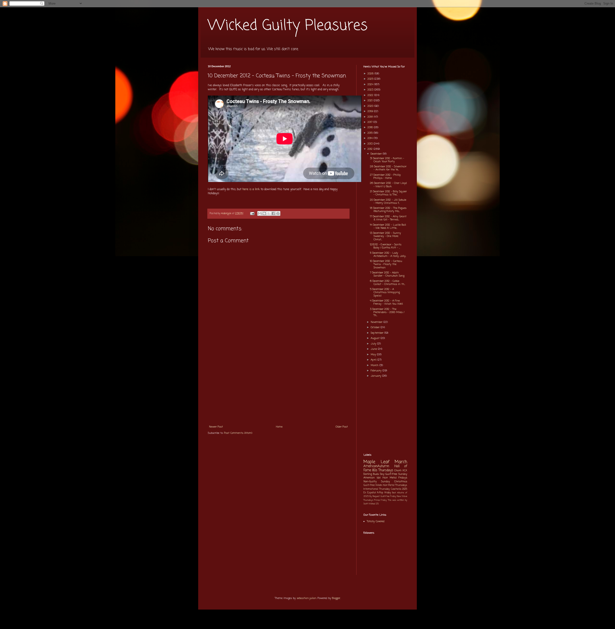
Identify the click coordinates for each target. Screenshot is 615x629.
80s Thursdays (382, 470)
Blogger (336, 598)
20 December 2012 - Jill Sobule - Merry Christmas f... (388, 201)
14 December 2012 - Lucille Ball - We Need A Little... (388, 226)
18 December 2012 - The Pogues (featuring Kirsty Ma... (388, 209)
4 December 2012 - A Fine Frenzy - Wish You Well (386, 302)
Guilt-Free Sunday (396, 474)
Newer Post (216, 427)
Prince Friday (380, 500)
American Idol (372, 478)
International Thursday (376, 489)
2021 (371, 101)
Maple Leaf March (385, 462)
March (375, 365)
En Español (369, 493)
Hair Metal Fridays (395, 478)
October (376, 327)
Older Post (342, 427)
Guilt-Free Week (372, 485)
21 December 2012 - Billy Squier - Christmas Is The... (388, 193)
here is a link (251, 189)
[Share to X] (268, 213)
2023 (371, 90)
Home (279, 427)
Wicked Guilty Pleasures (288, 26)
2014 (371, 138)
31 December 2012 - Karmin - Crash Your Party (387, 160)
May (374, 355)
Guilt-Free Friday (388, 496)
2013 (371, 144)
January (376, 376)
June (374, 349)
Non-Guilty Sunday (376, 482)
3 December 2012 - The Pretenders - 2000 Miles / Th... (387, 312)
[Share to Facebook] (273, 213)
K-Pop (380, 493)
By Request (374, 496)
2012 (371, 149)
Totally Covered (375, 521)
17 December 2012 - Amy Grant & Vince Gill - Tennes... (388, 218)
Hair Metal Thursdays (395, 485)
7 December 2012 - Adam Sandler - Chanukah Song (387, 274)
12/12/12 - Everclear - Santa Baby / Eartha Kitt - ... (385, 246)
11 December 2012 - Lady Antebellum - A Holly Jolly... (388, 254)
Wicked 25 (374, 503)
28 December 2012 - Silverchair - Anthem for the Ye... (388, 168)
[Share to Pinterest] (278, 213)
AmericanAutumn (376, 466)
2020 (371, 106)
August (376, 338)
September (377, 333)
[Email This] (259, 213)
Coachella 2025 (399, 489)
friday (387, 493)
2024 (371, 84)
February (376, 371)
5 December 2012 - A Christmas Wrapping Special (385, 292)
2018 (371, 117)
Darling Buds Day (373, 474)
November (377, 322)
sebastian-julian (306, 598)
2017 (370, 122)
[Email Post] (252, 213)
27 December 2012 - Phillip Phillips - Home (385, 176)
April (374, 360)
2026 (371, 74)
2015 (371, 133)
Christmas (400, 482)
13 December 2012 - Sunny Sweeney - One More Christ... (385, 236)
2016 (371, 127)
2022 (371, 95)
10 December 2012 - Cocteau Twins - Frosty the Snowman (386, 264)
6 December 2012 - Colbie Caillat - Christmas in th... (387, 282)
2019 (371, 111)
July (374, 344)
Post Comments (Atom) (238, 433)
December (377, 154)
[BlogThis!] (264, 213)
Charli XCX (400, 470)
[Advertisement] (278, 386)
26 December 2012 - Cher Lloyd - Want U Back (388, 184)
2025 (371, 79)
